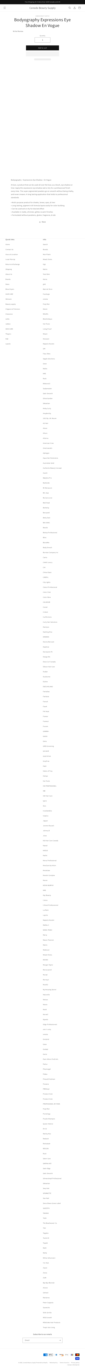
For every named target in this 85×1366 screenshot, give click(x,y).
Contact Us (9, 249)
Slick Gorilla (47, 1313)
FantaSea (46, 692)
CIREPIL (45, 577)
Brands (8, 279)
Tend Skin (46, 274)
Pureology (46, 1114)
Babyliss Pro (47, 478)
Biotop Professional (50, 533)
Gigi (44, 264)
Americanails (47, 448)
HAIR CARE (9, 294)
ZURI (44, 1278)
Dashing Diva (47, 632)
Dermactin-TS (47, 652)
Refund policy (54, 1362)
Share (44, 222)
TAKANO (46, 1213)
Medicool (46, 950)
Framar (45, 716)
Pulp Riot (46, 304)
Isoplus (45, 816)
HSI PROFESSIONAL (50, 786)
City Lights (46, 582)
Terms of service (64, 1362)
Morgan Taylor (48, 965)
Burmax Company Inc (50, 552)
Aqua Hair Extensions (50, 458)
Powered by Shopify (42, 1362)
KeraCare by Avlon (49, 865)
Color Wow (47, 597)
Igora (45, 801)
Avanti (45, 473)
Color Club (47, 592)
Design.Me (46, 657)
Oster (45, 364)
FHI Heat (46, 711)
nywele (8, 344)
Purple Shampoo (49, 1119)
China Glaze (47, 572)
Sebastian (46, 403)
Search (45, 244)
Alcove (45, 1288)
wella (7, 319)
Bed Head (46, 503)
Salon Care (47, 1159)
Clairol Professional (50, 587)
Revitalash (46, 1144)
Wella (45, 1253)
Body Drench (47, 547)
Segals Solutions (49, 359)
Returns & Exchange (13, 264)
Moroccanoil (47, 970)
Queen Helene (48, 1124)
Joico (45, 836)
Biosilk (45, 528)
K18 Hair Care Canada (50, 841)
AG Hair (45, 423)
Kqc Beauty (47, 895)
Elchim (45, 682)
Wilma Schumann (49, 1258)
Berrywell (46, 513)
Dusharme (46, 677)
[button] (42, 54)
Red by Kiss (47, 1134)
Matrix (45, 269)
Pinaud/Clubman (49, 1079)
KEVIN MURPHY (48, 885)
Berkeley (46, 508)
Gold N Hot (47, 756)
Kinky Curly (47, 408)
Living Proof (47, 329)
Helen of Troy (47, 771)
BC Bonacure (47, 488)
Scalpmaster (47, 389)
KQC (7, 339)
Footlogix (46, 294)
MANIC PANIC (47, 930)
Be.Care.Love (47, 498)
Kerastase (46, 870)
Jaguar (45, 821)
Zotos (45, 1273)
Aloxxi (45, 428)
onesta (45, 299)
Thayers (8, 334)
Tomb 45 (46, 1238)
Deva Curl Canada (49, 662)
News (7, 284)
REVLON (46, 1149)
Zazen (45, 1268)
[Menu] (4, 7)
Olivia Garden (48, 398)
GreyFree (46, 761)
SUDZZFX (46, 1208)
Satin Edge (46, 1168)
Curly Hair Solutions (50, 622)
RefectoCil (46, 384)
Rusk (44, 379)
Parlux (45, 1064)
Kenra (45, 279)
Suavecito (46, 1308)
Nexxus (45, 1000)
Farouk (45, 702)
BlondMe (46, 543)
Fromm (45, 726)
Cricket (45, 612)
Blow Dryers (10, 289)
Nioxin (45, 309)
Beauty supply (11, 304)
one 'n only (47, 1029)
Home (8, 244)
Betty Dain (46, 518)
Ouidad (45, 1049)
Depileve (46, 647)
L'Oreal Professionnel (50, 905)
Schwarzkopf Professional (52, 1178)
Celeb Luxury (47, 562)
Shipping (9, 269)
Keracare (46, 339)
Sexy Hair (46, 1188)
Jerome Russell (48, 826)
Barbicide (46, 483)
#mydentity (47, 413)
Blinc (44, 537)
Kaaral (45, 846)
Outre (45, 1054)
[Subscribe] (59, 1340)
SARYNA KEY (47, 1163)
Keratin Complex (49, 875)
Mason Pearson (48, 940)
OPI (44, 349)
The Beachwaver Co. (50, 1223)
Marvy (45, 935)
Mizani (45, 334)
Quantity (42, 36)
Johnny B (46, 831)
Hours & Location (12, 254)
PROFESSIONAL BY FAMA (51, 1104)
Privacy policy (75, 1362)
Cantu (45, 557)
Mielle (45, 369)
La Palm (46, 910)
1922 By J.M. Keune (49, 418)
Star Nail (46, 1198)
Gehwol (45, 1293)
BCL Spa (46, 493)
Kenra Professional (50, 860)
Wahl (44, 1248)
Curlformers (47, 617)
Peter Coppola (48, 1303)
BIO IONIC (46, 523)
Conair (45, 607)
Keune (45, 880)
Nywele (45, 1019)
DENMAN (46, 637)
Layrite (45, 915)
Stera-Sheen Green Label (52, 1203)
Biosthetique (47, 319)
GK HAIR (46, 751)
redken (8, 324)
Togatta (45, 1233)
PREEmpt (46, 1089)
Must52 (45, 985)
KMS (44, 374)
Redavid (46, 1139)
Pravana (46, 1084)
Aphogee (46, 453)
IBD (44, 791)
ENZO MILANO (48, 687)
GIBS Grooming (48, 746)
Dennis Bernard (48, 642)
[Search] (69, 7)
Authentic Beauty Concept (52, 468)
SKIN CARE (9, 329)
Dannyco (46, 627)
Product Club (47, 1094)
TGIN (44, 1218)
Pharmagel (47, 1069)
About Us (9, 274)
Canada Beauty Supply (29, 1362)
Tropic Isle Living (49, 1327)
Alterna (45, 438)
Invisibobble (47, 811)
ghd (44, 284)
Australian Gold (48, 463)
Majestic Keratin (48, 344)
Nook (45, 1009)
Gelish (45, 736)
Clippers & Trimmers (13, 309)
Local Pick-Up (10, 259)
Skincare (9, 299)
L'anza (45, 900)
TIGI (44, 1228)
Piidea (45, 1074)
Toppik (45, 1243)
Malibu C (46, 925)
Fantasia (46, 696)
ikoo (44, 806)
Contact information (73, 1365)
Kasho (45, 855)
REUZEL (45, 314)
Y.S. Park (46, 1263)
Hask (44, 766)
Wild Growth (47, 1318)
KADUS (45, 850)
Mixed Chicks (47, 259)
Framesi (46, 721)
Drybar (45, 672)
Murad (45, 975)
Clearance (9, 314)
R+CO (45, 1129)
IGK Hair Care (47, 796)
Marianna (46, 1298)
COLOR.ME (46, 602)
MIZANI (45, 960)
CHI (44, 567)
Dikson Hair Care (49, 667)
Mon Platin (47, 254)
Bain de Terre (47, 289)
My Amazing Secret (49, 990)
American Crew (48, 443)
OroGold (46, 1039)
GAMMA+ (46, 731)
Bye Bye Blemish (49, 1283)
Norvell (45, 1014)
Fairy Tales (46, 354)
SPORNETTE (47, 1193)
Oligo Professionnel (50, 1024)
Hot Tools (46, 324)
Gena (45, 741)
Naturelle (46, 995)
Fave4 (45, 706)
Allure (45, 433)
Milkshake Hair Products (51, 1322)
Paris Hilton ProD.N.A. (50, 1059)
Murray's (46, 980)
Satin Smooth (48, 393)
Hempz (45, 776)
